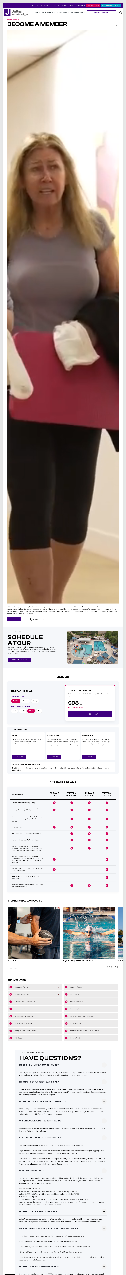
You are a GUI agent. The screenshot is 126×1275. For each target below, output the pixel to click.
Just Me (15, 701)
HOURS (53, 5)
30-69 (31, 711)
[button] (40, 12)
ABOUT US (35, 5)
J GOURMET (45, 5)
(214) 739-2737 (38, 619)
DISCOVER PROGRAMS (65, 5)
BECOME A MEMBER (101, 12)
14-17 (14, 711)
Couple (25, 701)
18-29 (23, 711)
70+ (39, 711)
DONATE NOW (80, 5)
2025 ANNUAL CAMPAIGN (111, 5)
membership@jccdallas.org (93, 768)
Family (35, 701)
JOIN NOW (93, 714)
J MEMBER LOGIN (93, 5)
